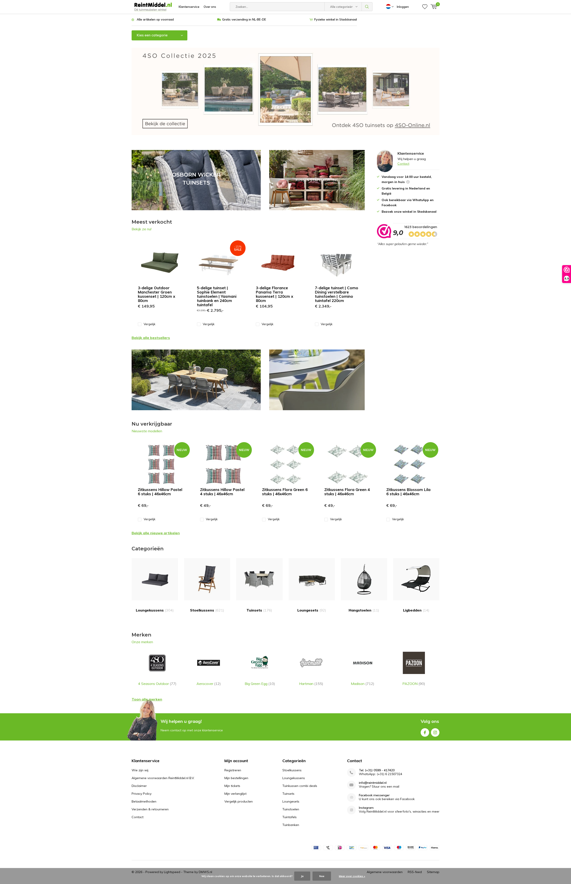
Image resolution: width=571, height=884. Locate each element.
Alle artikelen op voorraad (155, 19)
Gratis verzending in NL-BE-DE (244, 19)
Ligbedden (416, 610)
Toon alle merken (147, 699)
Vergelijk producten (238, 801)
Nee (321, 876)
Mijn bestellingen (236, 778)
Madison (362, 683)
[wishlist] (424, 6)
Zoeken (367, 6)
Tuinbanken (290, 825)
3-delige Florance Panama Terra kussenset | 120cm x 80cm (274, 294)
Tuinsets (259, 610)
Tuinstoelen (290, 809)
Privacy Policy (141, 794)
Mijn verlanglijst (235, 794)
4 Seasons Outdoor (157, 683)
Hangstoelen (364, 610)
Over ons (210, 6)
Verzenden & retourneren (150, 809)
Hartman (311, 683)
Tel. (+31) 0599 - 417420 (377, 770)
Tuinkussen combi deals (299, 786)
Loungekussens (155, 610)
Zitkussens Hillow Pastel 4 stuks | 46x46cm (222, 491)
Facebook (425, 732)
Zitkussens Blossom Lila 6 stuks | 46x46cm (408, 491)
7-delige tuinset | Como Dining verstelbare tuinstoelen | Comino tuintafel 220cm (336, 294)
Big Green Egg (260, 683)
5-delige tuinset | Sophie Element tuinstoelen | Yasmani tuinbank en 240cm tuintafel (216, 296)
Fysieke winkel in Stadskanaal (335, 19)
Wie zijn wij (140, 770)
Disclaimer (139, 786)
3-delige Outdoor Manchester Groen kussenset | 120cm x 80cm (156, 294)
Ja (302, 876)
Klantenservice (189, 6)
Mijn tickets (232, 786)
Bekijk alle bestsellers (151, 337)
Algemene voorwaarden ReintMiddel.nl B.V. (163, 778)
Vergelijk (149, 324)
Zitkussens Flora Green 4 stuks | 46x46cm (347, 491)
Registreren (232, 770)
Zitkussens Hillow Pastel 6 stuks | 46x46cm (160, 491)
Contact (403, 164)
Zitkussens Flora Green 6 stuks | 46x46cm (285, 491)
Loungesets (311, 610)
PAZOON (413, 683)
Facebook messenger (374, 795)
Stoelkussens (207, 610)
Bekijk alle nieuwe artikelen (156, 533)
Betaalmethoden (144, 801)
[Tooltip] (408, 182)
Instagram (435, 732)
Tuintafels (289, 817)
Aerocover (209, 683)
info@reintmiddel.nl (373, 783)
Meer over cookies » (352, 876)
